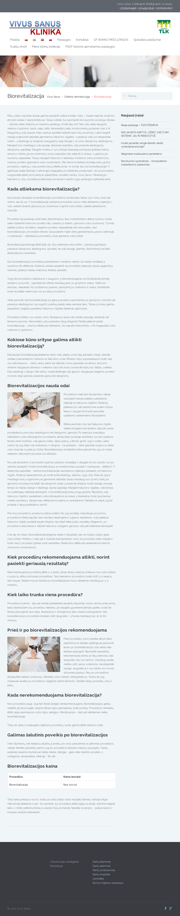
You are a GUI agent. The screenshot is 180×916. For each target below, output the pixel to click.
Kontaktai (82, 39)
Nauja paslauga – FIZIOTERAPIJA (139, 125)
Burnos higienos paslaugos (108, 882)
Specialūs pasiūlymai (147, 39)
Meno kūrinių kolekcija (46, 46)
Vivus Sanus (53, 96)
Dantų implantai (101, 874)
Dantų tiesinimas (102, 861)
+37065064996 (128, 8)
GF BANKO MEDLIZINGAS (111, 39)
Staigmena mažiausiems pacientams (141, 153)
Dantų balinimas (102, 866)
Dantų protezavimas (104, 870)
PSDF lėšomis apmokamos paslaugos (90, 46)
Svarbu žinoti (18, 46)
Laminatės (98, 878)
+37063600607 (164, 8)
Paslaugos (64, 39)
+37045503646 (146, 8)
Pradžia (15, 39)
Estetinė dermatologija (77, 96)
